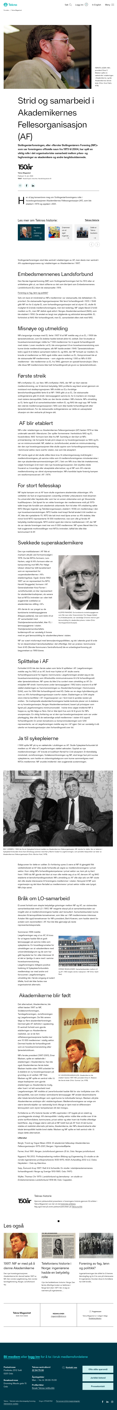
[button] (68, 4)
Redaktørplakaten (95, 1318)
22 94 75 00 (38, 1370)
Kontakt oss (71, 1367)
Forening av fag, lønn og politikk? (33, 292)
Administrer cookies (11, 1404)
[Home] (10, 5)
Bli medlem (12, 1357)
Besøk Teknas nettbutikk (43, 1388)
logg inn (34, 1357)
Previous (90, 243)
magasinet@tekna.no (58, 1316)
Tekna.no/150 (77, 1207)
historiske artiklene (68, 1204)
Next (96, 243)
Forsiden (6, 10)
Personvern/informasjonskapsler (68, 1401)
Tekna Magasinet (16, 10)
